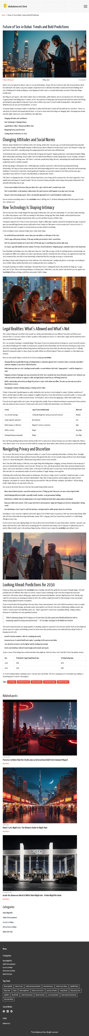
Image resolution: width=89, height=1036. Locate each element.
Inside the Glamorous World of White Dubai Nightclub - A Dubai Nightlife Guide (32, 895)
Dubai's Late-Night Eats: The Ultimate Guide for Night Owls (25, 828)
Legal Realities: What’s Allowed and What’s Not (19, 126)
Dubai (15, 990)
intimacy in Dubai (36, 682)
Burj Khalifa (15, 995)
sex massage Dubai (53, 995)
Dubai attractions (48, 986)
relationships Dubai (49, 682)
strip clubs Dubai (8, 999)
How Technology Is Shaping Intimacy (16, 122)
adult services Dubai (61, 986)
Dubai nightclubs (24, 990)
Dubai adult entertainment (69, 995)
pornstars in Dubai (52, 990)
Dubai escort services (38, 990)
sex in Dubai (11, 682)
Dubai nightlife (8, 986)
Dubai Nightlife (8, 913)
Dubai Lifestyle (8, 932)
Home (3, 15)
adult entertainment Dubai (33, 986)
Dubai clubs (7, 990)
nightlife (6, 995)
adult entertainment (27, 995)
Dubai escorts (19, 986)
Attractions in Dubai (9, 927)
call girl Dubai (63, 990)
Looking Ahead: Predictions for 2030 (16, 134)
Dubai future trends (23, 682)
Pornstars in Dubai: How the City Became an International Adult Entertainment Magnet (35, 760)
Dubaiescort (6, 1023)
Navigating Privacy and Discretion (15, 130)
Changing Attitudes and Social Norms (16, 118)
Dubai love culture (63, 682)
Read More (6, 764)
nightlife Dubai (74, 986)
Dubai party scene (75, 990)
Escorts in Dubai (8, 922)
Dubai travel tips (40, 995)
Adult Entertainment (10, 918)
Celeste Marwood (8, 80)
